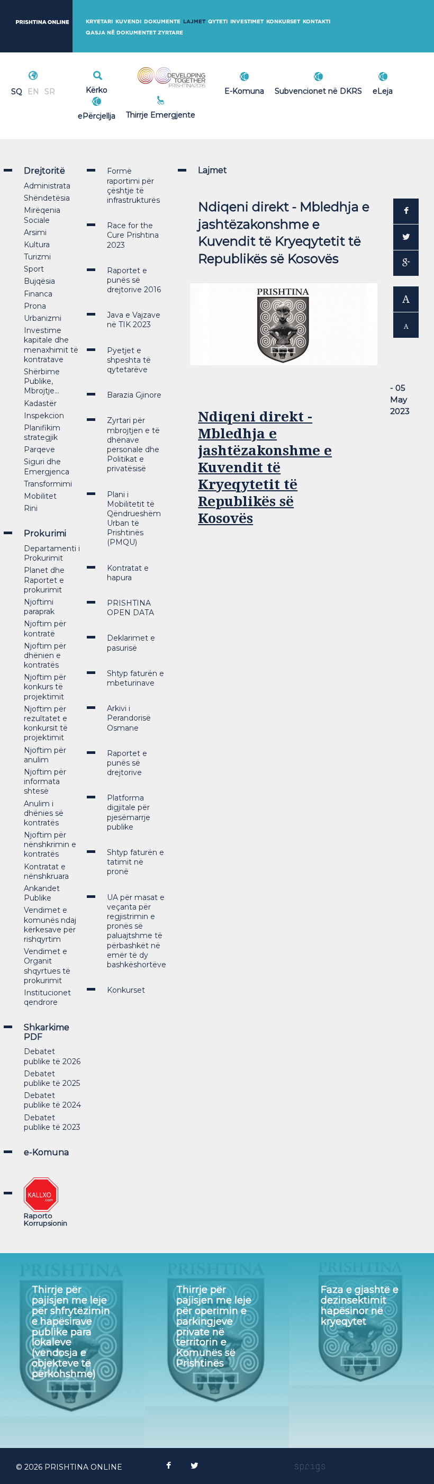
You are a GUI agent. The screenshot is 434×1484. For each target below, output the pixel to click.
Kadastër (40, 403)
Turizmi (37, 257)
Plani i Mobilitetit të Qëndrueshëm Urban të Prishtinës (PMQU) (134, 518)
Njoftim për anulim (45, 755)
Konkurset (283, 21)
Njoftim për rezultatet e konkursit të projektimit (46, 723)
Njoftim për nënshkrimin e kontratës (50, 844)
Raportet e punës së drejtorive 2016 (134, 280)
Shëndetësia (47, 198)
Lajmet (194, 21)
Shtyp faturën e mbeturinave (135, 678)
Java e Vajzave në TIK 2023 (133, 319)
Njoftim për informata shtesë (45, 781)
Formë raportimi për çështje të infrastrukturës (133, 185)
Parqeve (39, 449)
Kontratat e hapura (128, 572)
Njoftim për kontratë (45, 628)
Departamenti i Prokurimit (52, 553)
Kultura (37, 244)
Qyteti (218, 21)
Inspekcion (44, 415)
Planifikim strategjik (42, 432)
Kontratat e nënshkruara (46, 871)
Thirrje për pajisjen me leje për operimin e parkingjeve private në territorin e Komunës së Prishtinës (213, 1326)
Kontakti (316, 21)
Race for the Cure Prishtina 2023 (133, 235)
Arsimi (35, 232)
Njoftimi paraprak (39, 606)
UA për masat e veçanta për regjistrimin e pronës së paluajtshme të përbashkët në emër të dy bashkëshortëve (136, 931)
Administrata (47, 186)
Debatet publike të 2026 (52, 1056)
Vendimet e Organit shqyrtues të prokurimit (47, 966)
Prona (35, 306)
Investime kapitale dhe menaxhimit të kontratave (51, 345)
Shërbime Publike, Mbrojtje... (42, 381)
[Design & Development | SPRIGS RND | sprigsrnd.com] (310, 1467)
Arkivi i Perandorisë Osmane (129, 718)
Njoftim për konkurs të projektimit (45, 686)
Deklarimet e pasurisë (131, 642)
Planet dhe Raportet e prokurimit (44, 579)
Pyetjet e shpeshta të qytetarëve (129, 360)
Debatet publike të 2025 (52, 1078)
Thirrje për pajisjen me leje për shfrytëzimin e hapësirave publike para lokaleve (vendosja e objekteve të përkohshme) (71, 1331)
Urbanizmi (42, 318)
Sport (34, 269)
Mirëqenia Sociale (42, 214)
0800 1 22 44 (183, 113)
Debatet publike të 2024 (52, 1100)
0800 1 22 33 (183, 101)
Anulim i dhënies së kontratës (44, 813)
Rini (31, 508)
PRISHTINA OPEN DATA (130, 607)
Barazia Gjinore (134, 395)
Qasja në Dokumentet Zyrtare (134, 32)
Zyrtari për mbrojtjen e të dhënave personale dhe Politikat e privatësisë (133, 444)
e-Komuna (46, 1152)
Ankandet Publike (42, 893)
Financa (38, 294)
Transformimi (48, 484)
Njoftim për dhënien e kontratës (45, 655)
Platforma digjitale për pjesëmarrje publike (128, 812)
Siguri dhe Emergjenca (46, 466)
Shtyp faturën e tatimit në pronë (135, 862)
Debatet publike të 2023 (52, 1122)
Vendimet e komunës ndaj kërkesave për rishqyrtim (50, 924)
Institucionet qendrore (47, 997)
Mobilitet (40, 496)
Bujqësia (39, 281)
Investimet (247, 21)
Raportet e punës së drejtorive (127, 763)
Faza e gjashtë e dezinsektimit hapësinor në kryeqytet (360, 1305)
